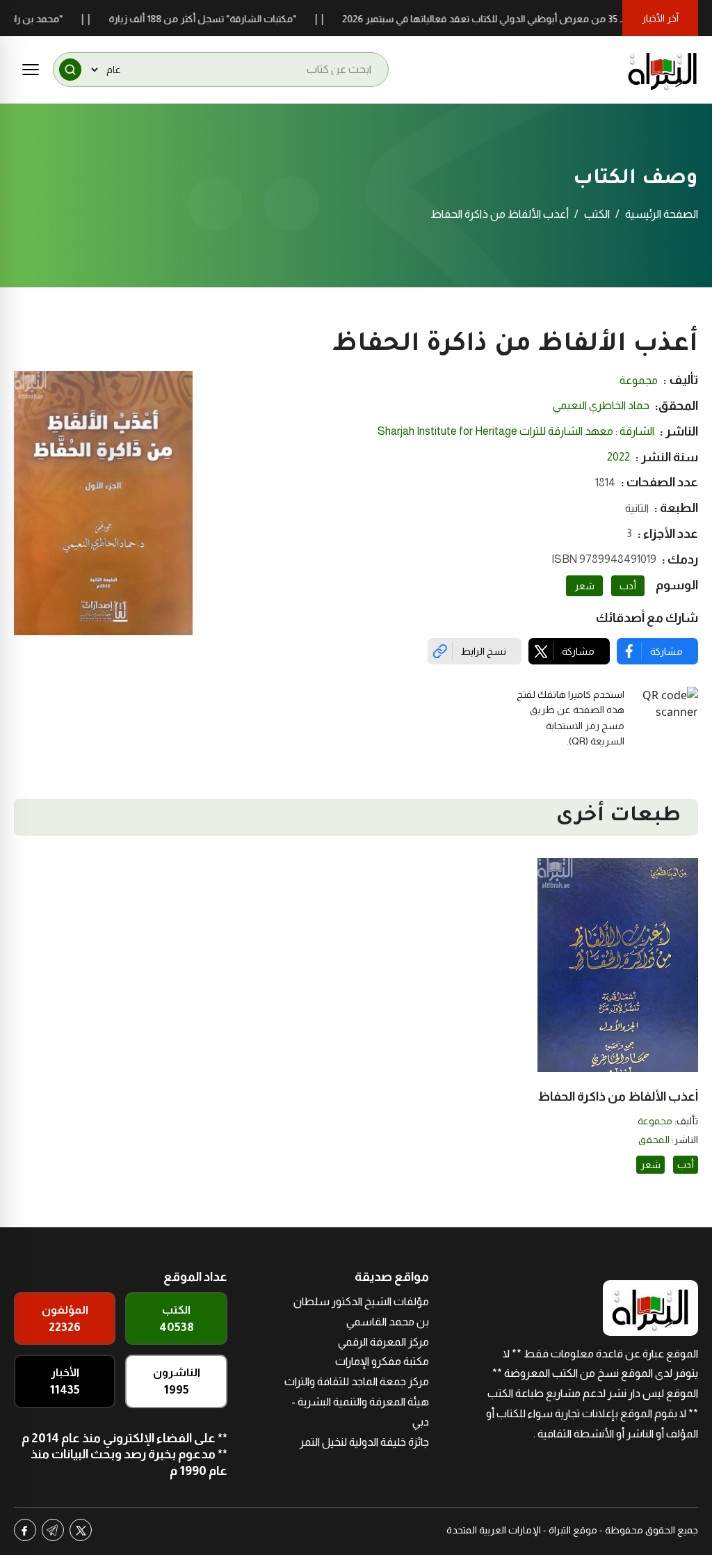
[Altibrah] (662, 70)
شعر (584, 585)
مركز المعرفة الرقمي (383, 1342)
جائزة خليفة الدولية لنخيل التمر (364, 1442)
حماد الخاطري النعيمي (601, 405)
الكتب (597, 214)
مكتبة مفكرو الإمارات (382, 1361)
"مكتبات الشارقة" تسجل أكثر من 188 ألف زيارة (227, 18)
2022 (618, 457)
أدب (628, 585)
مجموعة (639, 380)
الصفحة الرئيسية (661, 214)
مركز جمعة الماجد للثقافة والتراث (356, 1381)
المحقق (654, 1139)
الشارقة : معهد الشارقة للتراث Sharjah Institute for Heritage (516, 431)
